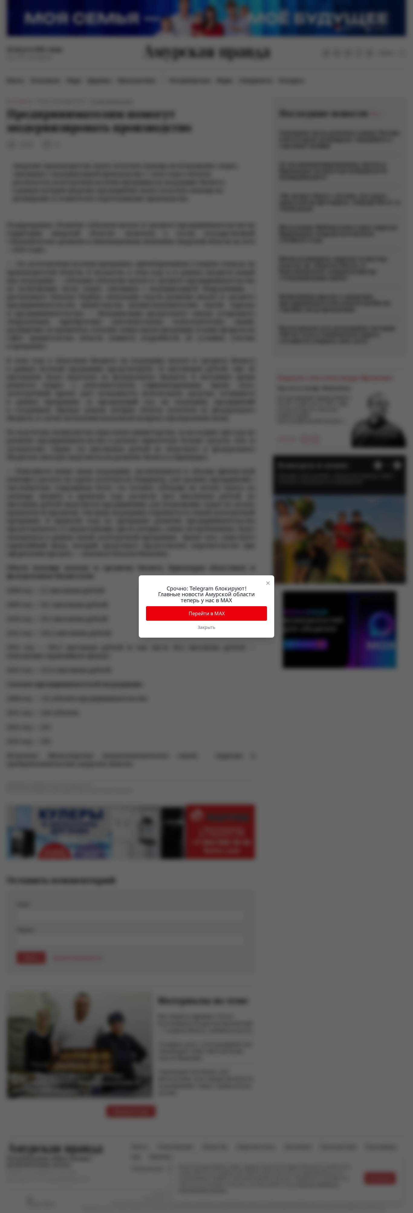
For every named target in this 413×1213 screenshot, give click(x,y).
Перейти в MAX (207, 613)
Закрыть (206, 627)
